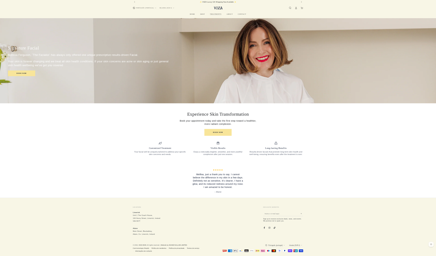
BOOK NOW (21, 73)
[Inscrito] (302, 229)
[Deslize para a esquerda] (135, 2)
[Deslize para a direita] (301, 2)
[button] (290, 7)
